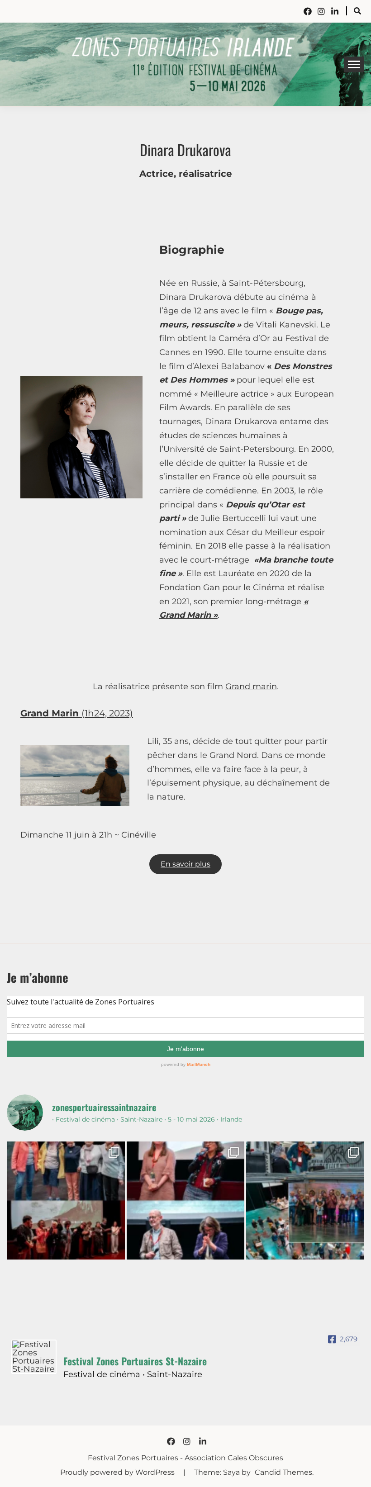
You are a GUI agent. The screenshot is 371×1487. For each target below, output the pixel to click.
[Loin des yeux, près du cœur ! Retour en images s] (186, 1200)
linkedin (335, 11)
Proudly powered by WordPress (118, 1472)
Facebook (307, 11)
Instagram (321, 11)
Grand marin (251, 686)
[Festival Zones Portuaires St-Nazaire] (34, 1357)
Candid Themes (283, 1472)
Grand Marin (50, 713)
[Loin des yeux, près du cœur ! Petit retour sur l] (66, 1200)
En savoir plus (185, 864)
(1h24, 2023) (107, 713)
